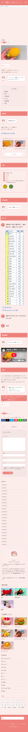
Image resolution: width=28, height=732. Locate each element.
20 (7, 702)
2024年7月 (4, 526)
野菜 (4, 691)
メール (4, 458)
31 (19, 702)
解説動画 (6, 101)
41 (10, 705)
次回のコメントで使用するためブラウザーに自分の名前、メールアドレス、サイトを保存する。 (14, 468)
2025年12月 (4, 491)
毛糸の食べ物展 (6, 688)
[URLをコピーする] (25, 420)
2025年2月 (4, 505)
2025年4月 (4, 502)
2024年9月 (4, 520)
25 (13, 702)
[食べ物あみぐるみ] (14, 2)
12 (21, 700)
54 (22, 705)
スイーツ (5, 673)
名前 (4, 453)
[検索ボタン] (25, 2)
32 (21, 702)
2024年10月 (4, 517)
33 (24, 702)
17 (4, 702)
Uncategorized (7, 658)
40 (8, 705)
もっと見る (14, 154)
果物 (4, 42)
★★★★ (14, 707)
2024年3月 (4, 538)
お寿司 (4, 667)
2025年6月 (4, 496)
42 (13, 705)
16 (2, 702)
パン (4, 676)
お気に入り (6, 65)
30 (16, 702)
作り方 (6, 98)
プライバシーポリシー (6, 724)
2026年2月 (4, 485)
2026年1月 (4, 488)
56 (25, 705)
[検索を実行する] (25, 718)
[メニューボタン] (2, 2)
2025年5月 (4, 499)
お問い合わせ (23, 724)
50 (19, 705)
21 (10, 702)
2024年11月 (4, 514)
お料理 (4, 670)
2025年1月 (4, 508)
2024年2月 (4, 541)
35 (2, 705)
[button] (3, 420)
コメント (5, 436)
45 (16, 705)
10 (18, 700)
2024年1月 (4, 544)
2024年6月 (4, 529)
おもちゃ (5, 664)
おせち (4, 661)
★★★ (9, 707)
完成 (5, 103)
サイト (4, 463)
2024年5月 (4, 532)
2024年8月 (4, 523)
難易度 (6, 91)
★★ (5, 707)
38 (5, 705)
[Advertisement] (14, 22)
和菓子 (4, 682)
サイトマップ (17, 724)
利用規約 (12, 724)
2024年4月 (4, 535)
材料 (5, 94)
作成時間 (6, 96)
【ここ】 (5, 400)
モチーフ (5, 679)
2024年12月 (4, 511)
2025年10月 (4, 494)
